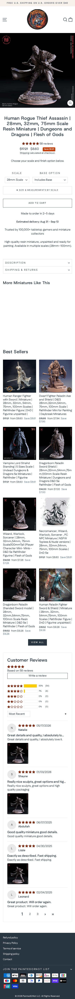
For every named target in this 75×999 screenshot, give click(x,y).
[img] (27, 726)
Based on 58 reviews (20, 671)
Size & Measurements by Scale (38, 190)
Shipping (24, 153)
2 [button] (30, 914)
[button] (31, 144)
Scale (17, 173)
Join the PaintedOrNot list (26, 969)
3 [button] (37, 914)
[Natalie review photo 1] (17, 753)
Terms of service (12, 948)
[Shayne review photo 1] (17, 803)
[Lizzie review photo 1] (17, 873)
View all (37, 642)
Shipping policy (11, 954)
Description (15, 263)
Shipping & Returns (21, 270)
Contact (7, 959)
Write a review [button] (38, 676)
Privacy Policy (10, 943)
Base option (50, 173)
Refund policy (10, 937)
